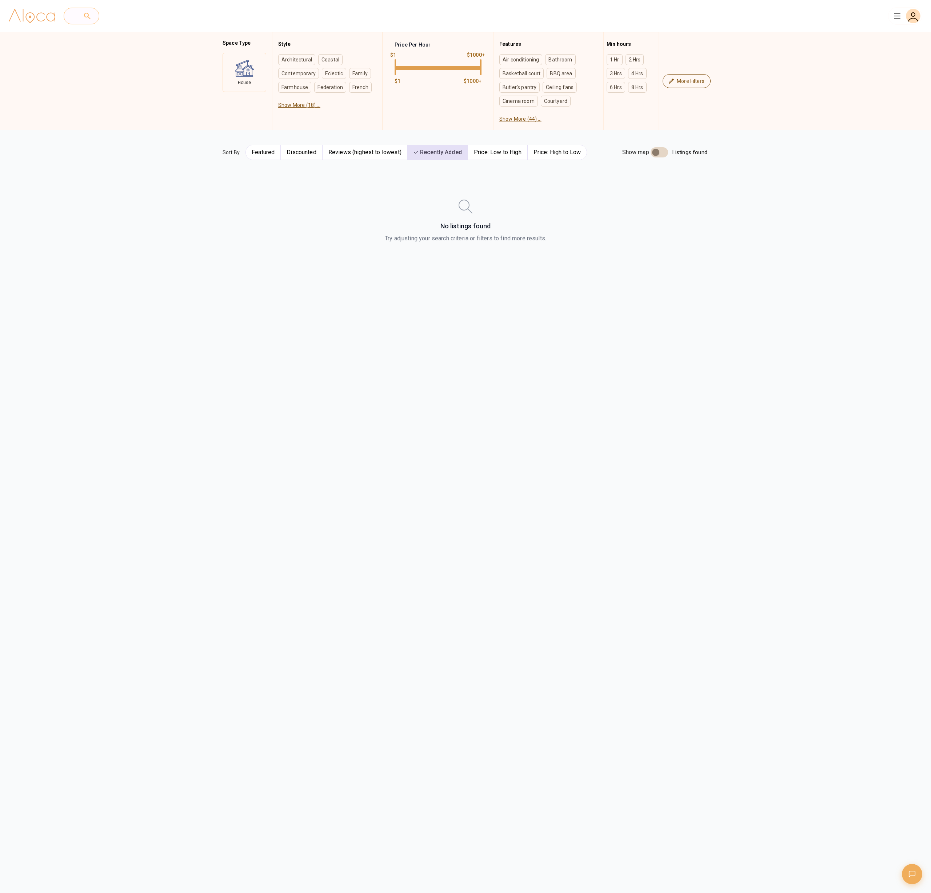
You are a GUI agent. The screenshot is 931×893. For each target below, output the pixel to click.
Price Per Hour (413, 45)
